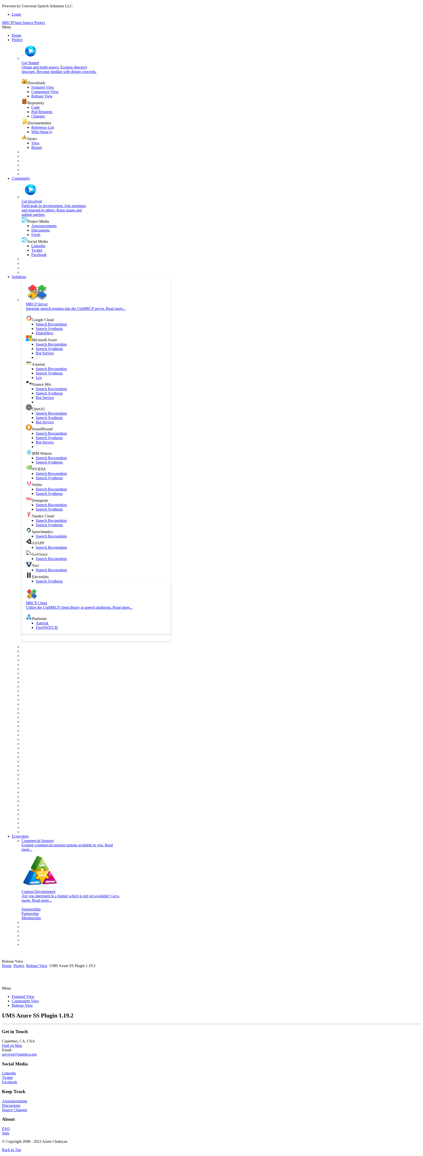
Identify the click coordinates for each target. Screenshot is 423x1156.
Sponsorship (31, 909)
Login (16, 14)
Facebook (39, 255)
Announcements (44, 226)
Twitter (36, 250)
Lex (39, 377)
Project (18, 966)
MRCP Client (36, 603)
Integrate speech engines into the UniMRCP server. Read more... (76, 308)
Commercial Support (38, 841)
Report (36, 147)
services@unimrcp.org (19, 1054)
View (35, 143)
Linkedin (38, 246)
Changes (38, 116)
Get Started (30, 63)
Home (7, 966)
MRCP (23, 23)
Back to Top (11, 1150)
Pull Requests (41, 112)
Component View (45, 92)
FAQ (6, 1129)
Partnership (30, 913)
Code (35, 107)
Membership (31, 918)
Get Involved (32, 201)
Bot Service (45, 353)
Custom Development (38, 891)
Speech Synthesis (49, 329)
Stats (5, 1133)
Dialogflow (44, 333)
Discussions (40, 230)
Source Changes (14, 1110)
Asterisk (42, 623)
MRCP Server (37, 304)
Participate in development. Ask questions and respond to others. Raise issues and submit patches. (54, 210)
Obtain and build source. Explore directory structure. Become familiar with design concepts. (59, 69)
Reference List (42, 127)
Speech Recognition (51, 324)
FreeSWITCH (47, 627)
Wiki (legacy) (41, 132)
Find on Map (12, 1045)
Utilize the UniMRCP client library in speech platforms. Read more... (79, 607)
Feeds (35, 235)
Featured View (42, 87)
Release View (42, 96)
